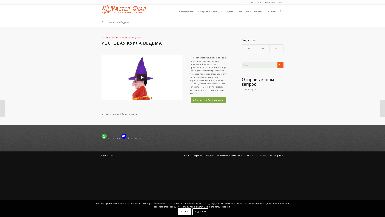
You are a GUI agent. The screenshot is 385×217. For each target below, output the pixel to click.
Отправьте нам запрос (258, 82)
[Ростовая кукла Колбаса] (2, 108)
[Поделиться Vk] (263, 48)
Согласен (184, 211)
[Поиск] (280, 11)
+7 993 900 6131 (114, 138)
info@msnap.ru (249, 89)
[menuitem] (186, 11)
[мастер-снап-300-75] (124, 11)
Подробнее (200, 211)
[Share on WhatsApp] (249, 48)
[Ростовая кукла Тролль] (382, 108)
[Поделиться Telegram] (276, 48)
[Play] (142, 77)
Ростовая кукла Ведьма (115, 22)
